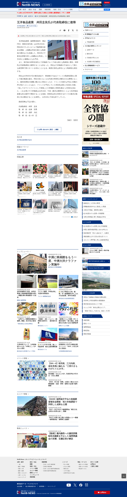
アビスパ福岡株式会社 (44, 296)
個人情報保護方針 (30, 486)
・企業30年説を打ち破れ (68, 473)
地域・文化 (57, 9)
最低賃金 (86, 330)
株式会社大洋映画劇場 (54, 267)
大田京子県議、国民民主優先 (93, 210)
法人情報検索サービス (92, 65)
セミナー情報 (34, 470)
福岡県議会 (87, 327)
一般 (35, 16)
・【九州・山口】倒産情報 (48, 464)
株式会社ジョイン (43, 325)
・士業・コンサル (21, 475)
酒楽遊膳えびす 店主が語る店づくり (95, 236)
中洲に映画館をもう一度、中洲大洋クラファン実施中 (62, 261)
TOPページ (89, 30)
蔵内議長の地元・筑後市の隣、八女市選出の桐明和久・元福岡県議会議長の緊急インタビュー (99, 183)
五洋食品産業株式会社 (24, 140)
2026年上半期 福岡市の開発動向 (94, 300)
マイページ (88, 69)
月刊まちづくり (90, 38)
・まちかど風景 (66, 466)
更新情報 (32, 477)
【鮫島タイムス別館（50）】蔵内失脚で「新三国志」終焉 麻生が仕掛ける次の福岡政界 (69, 321)
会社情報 (19, 486)
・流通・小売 (20, 468)
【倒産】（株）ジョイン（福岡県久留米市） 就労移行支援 (47, 321)
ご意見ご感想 (94, 466)
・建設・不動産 (21, 466)
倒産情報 (48, 9)
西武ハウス (87, 323)
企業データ (90, 50)
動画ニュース (34, 472)
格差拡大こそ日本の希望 (91, 203)
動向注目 (90, 54)
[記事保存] (60, 30)
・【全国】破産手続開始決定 (49, 470)
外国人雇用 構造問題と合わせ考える (95, 229)
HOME (19, 16)
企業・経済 (22, 9)
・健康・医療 (20, 470)
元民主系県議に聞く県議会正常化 (94, 217)
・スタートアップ (21, 477)
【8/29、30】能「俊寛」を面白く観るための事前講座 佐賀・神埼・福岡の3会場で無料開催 (63, 384)
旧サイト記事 (94, 462)
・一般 (18, 464)
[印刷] (64, 30)
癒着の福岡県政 (21, 300)
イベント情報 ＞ (23, 358)
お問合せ (93, 464)
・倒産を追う (65, 468)
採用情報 (41, 486)
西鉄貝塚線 (87, 334)
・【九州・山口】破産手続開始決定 (51, 468)
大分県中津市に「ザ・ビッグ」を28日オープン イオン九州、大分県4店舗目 (99, 191)
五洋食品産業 (21, 26)
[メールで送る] (77, 30)
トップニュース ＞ (24, 251)
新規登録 (107, 2)
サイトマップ (51, 486)
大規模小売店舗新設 (93, 61)
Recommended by (66, 216)
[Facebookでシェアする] (68, 30)
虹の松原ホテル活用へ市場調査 (93, 213)
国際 (40, 9)
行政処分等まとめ (93, 57)
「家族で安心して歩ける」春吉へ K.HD (96, 311)
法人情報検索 (47, 4)
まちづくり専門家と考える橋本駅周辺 (96, 240)
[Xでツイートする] (72, 30)
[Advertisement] (47, 234)
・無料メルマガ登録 (83, 464)
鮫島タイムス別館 (64, 325)
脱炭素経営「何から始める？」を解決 (96, 233)
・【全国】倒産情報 (47, 466)
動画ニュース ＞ (23, 428)
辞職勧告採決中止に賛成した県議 (94, 206)
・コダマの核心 (66, 470)
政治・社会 (32, 9)
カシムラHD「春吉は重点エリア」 (95, 307)
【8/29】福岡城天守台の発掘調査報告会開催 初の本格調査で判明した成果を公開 (62, 402)
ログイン (107, 5)
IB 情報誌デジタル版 (92, 34)
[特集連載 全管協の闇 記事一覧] (96, 119)
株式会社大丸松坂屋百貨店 (66, 298)
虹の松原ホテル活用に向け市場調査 (95, 226)
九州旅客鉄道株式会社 (65, 351)
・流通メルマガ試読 (83, 466)
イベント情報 (68, 9)
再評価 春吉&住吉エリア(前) (92, 304)
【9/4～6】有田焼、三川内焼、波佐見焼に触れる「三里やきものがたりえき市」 (63, 366)
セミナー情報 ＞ (23, 394)
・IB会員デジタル (82, 468)
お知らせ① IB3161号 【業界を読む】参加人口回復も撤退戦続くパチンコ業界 (44, 13)
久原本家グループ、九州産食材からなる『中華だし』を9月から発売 (26, 346)
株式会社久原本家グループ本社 (26, 351)
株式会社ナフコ (42, 349)
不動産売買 (90, 42)
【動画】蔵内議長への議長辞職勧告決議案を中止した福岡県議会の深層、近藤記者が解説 (62, 436)
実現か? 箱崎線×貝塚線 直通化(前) (94, 297)
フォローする (32, 25)
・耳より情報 (65, 464)
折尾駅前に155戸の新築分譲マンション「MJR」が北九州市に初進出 (68, 346)
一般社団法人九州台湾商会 (25, 323)
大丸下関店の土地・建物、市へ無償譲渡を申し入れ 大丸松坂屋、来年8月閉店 (69, 293)
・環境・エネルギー (22, 473)
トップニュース (34, 475)
